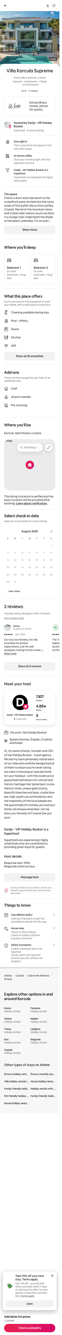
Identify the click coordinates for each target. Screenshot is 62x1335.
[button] (51, 545)
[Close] (52, 1275)
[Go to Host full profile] (29, 707)
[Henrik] (55, 627)
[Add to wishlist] (54, 5)
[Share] (47, 5)
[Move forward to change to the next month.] (51, 531)
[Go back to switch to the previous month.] (8, 531)
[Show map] (29, 465)
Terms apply (30, 1279)
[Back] (6, 5)
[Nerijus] (7, 627)
